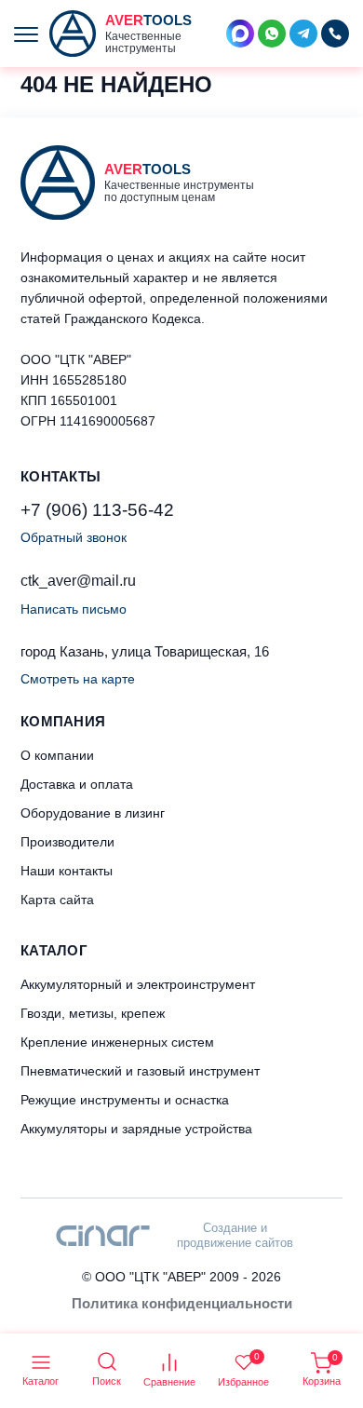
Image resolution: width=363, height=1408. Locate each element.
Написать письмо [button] (73, 609)
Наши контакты (66, 870)
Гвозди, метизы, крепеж (92, 1013)
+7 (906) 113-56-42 (97, 510)
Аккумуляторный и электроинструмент (137, 984)
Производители (67, 841)
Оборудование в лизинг (92, 813)
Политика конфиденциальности (182, 1303)
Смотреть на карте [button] (77, 678)
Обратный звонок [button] (73, 537)
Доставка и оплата (76, 784)
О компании (57, 755)
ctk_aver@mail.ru (78, 581)
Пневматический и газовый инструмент (140, 1070)
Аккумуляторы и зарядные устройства (136, 1128)
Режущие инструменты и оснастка (124, 1099)
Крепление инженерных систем (117, 1042)
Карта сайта (57, 899)
